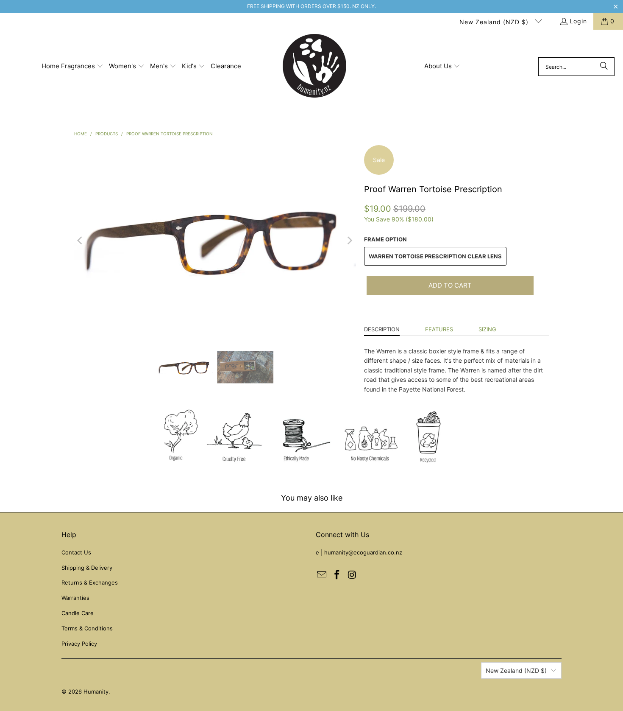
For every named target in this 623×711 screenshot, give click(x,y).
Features (439, 329)
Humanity (95, 691)
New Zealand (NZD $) (495, 21)
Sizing (487, 329)
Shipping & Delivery (86, 567)
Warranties (75, 597)
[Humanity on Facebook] (337, 575)
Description (382, 329)
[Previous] (80, 240)
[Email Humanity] (322, 575)
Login (578, 21)
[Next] (349, 240)
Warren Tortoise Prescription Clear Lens (435, 256)
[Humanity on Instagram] (352, 575)
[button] (72, 66)
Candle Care (77, 613)
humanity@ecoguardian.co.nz (363, 552)
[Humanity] (314, 66)
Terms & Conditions (87, 628)
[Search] (604, 66)
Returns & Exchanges (89, 582)
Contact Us (76, 552)
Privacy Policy (79, 643)
